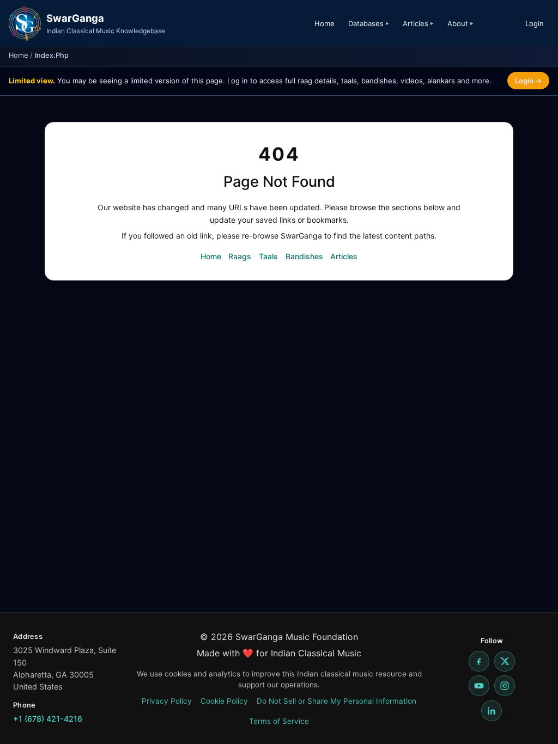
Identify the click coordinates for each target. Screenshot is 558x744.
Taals (268, 256)
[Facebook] (479, 661)
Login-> (528, 80)
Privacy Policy (167, 701)
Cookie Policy (224, 701)
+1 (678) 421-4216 (47, 718)
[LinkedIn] (491, 710)
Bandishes (304, 256)
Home (324, 23)
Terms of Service (279, 721)
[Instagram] (504, 685)
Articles (343, 256)
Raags (239, 256)
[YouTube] (479, 685)
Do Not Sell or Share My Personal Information (336, 701)
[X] (504, 661)
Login (534, 23)
